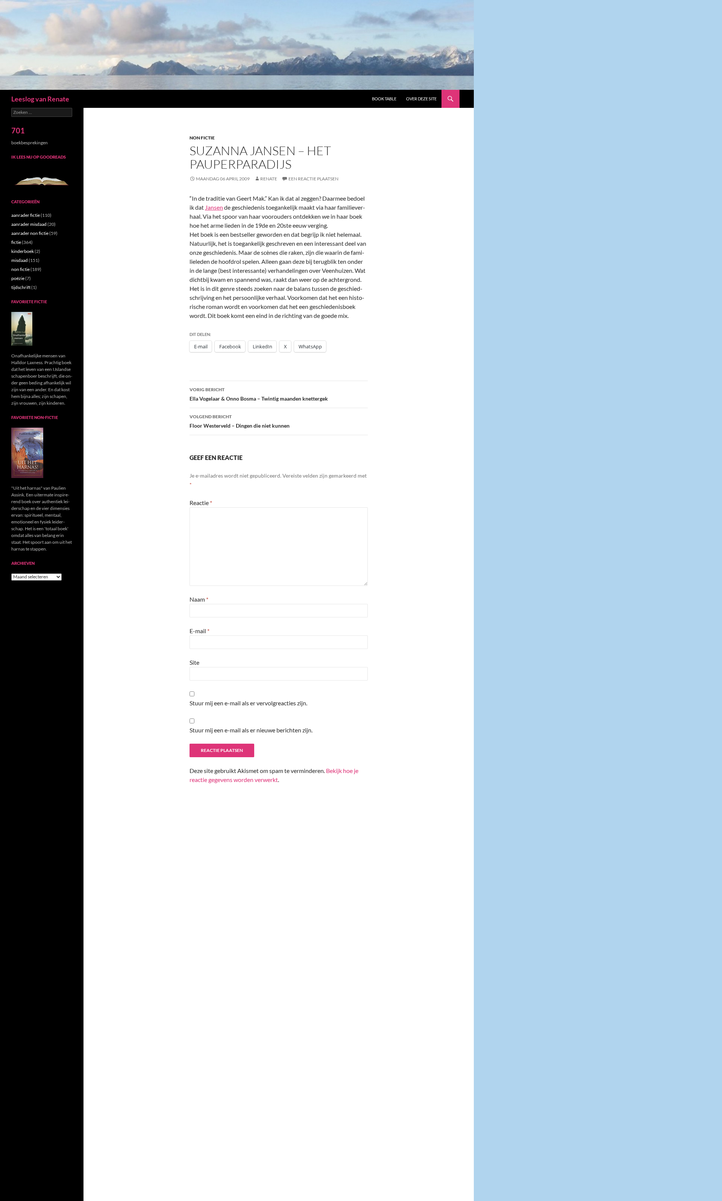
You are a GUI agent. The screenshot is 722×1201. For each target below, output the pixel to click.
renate (268, 179)
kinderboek (22, 251)
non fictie (202, 138)
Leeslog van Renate (40, 99)
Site (194, 662)
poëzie (17, 278)
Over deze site (421, 98)
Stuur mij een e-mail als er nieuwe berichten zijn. (251, 730)
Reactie (201, 502)
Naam (199, 599)
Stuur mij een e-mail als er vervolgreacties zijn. (248, 702)
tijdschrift (20, 287)
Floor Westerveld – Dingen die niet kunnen (240, 421)
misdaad (19, 260)
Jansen (214, 207)
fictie (16, 242)
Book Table (384, 98)
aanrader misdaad (29, 224)
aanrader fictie (25, 215)
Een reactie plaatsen (313, 179)
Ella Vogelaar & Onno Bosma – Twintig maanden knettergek (259, 394)
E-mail (199, 630)
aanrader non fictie (30, 233)
